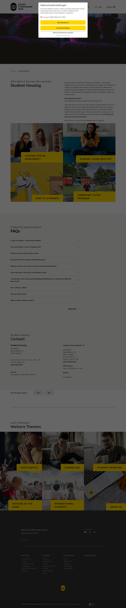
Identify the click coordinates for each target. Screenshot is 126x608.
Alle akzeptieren (63, 22)
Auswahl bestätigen (63, 28)
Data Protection (65, 35)
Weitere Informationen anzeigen (63, 32)
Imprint (58, 35)
